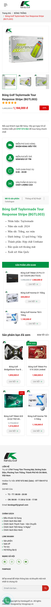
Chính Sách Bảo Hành (13, 530)
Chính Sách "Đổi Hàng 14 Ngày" (17, 527)
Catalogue (9, 201)
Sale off (7, 544)
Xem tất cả (42, 335)
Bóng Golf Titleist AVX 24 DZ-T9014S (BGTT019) (13, 419)
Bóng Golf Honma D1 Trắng (33, 293)
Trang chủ (6, 13)
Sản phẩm (8, 541)
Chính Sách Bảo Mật (12, 521)
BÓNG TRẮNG (20, 13)
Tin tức (7, 547)
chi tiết (32, 284)
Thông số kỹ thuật (33, 198)
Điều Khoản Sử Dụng (13, 518)
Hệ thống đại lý (10, 550)
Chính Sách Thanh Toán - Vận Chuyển (20, 524)
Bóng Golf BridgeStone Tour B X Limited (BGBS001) (13, 370)
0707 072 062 (23, 129)
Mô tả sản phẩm (12, 198)
